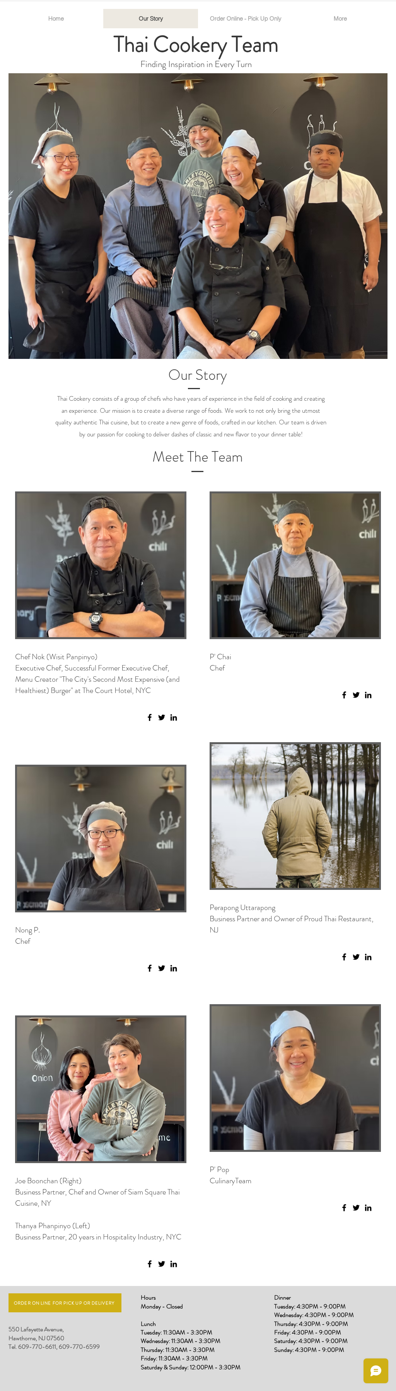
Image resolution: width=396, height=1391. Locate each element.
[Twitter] (161, 717)
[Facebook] (149, 717)
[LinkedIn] (173, 717)
